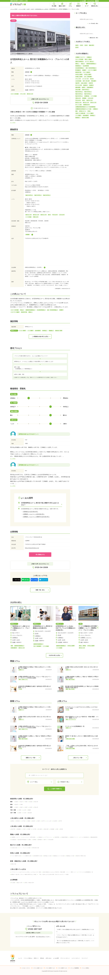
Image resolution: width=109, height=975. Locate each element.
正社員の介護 (14, 847)
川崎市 (38, 821)
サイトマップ (84, 958)
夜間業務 (84, 98)
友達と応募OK (84, 83)
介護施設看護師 (64, 837)
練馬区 (12, 821)
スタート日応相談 (15, 93)
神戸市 (60, 821)
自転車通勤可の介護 (37, 855)
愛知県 (16, 804)
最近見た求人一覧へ (94, 37)
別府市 (76, 45)
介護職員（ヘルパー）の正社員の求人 (33, 514)
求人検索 (13, 882)
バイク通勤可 (30, 330)
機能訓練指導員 (94, 837)
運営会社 (42, 958)
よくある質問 (83, 1)
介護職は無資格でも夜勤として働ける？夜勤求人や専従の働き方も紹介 (81, 677)
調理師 (34, 839)
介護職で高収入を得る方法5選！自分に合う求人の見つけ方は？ (81, 667)
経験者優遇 (77, 87)
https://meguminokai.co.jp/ (32, 548)
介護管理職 (56, 837)
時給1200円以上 (29, 195)
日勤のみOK (35, 217)
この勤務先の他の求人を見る (40, 336)
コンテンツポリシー (75, 958)
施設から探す (20, 882)
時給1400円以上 (79, 91)
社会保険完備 (86, 65)
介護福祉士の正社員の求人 (30, 511)
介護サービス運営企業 (80, 113)
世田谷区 (18, 821)
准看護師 (27, 72)
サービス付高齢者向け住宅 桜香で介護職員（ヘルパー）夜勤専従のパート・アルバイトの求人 (88, 628)
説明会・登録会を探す (29, 882)
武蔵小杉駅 (46, 829)
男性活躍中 (93, 81)
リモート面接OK (86, 72)
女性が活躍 (77, 89)
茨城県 (16, 801)
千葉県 (26, 801)
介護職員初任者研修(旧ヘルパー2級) (83, 109)
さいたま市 (49, 821)
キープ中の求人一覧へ (93, 23)
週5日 (49, 214)
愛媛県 (29, 810)
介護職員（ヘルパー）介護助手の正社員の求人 (36, 516)
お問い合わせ (48, 958)
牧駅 (81, 642)
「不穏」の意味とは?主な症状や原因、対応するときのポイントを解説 (81, 746)
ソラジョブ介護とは (28, 958)
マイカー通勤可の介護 (16, 855)
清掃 (45, 839)
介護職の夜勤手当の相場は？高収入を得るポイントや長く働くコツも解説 (34, 667)
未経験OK (91, 85)
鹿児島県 (30, 812)
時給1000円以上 (46, 195)
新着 (76, 111)
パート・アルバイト (17, 635)
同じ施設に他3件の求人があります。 (41, 108)
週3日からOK (36, 214)
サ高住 (88, 111)
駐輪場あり (51, 330)
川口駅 (24, 829)
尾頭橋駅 (52, 829)
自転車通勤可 (38, 330)
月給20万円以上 (85, 89)
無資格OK (85, 85)
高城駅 (26, 90)
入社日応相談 (78, 81)
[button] (40, 109)
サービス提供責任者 (84, 837)
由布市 (76, 47)
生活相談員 (13, 839)
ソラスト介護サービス (38, 968)
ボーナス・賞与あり (89, 61)
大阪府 (21, 807)
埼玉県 (21, 801)
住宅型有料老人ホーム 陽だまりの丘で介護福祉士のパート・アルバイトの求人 (20, 628)
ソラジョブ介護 (21, 9)
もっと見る (12, 122)
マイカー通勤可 (22, 330)
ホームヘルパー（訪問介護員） (29, 837)
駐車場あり (44, 330)
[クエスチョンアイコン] (31, 72)
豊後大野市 (91, 45)
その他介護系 (50, 839)
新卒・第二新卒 (86, 81)
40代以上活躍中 (79, 74)
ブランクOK (22, 93)
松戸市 (43, 821)
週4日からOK (43, 214)
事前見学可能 (24, 312)
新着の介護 (13, 864)
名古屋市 (55, 821)
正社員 (36, 633)
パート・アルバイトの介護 (24, 847)
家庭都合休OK (86, 104)
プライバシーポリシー (65, 958)
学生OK (91, 78)
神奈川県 (36, 801)
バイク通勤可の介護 (27, 855)
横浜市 (33, 821)
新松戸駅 (13, 829)
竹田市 (86, 45)
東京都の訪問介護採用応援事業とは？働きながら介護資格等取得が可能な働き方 (81, 686)
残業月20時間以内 (79, 61)
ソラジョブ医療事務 (74, 968)
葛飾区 (28, 821)
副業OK (83, 87)
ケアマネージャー (48, 837)
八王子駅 (34, 829)
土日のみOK (61, 214)
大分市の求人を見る (54, 655)
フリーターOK (85, 78)
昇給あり (22, 310)
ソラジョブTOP (13, 9)
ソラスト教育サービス (62, 968)
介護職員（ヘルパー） (80, 57)
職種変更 (97, 1)
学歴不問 (91, 83)
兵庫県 (26, 807)
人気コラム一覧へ (78, 757)
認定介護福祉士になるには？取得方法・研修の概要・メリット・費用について (81, 717)
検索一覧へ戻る (40, 590)
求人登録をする (40, 554)
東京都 (30, 801)
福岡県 (19, 812)
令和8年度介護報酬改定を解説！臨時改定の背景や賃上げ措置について (34, 686)
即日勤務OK (78, 70)
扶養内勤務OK (90, 87)
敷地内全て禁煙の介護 (81, 855)
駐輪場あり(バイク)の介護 (58, 855)
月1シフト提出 (78, 104)
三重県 (21, 804)
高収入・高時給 (88, 59)
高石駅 (61, 829)
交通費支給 (86, 96)
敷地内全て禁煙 (58, 330)
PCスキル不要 (78, 85)
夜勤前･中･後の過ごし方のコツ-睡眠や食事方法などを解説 (81, 736)
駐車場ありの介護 (47, 855)
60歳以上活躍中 (79, 76)
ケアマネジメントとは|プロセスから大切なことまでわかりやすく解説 (81, 707)
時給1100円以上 (37, 195)
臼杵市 (81, 45)
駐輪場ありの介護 (70, 855)
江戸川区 (24, 821)
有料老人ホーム (14, 330)
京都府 (16, 807)
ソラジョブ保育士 (85, 968)
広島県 (19, 810)
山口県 (24, 810)
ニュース (20, 958)
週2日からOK (30, 93)
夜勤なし (30, 312)
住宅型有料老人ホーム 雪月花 (41, 9)
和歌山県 (36, 807)
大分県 (28, 9)
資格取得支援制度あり (30, 310)
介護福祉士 (89, 57)
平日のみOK (55, 214)
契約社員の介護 (35, 847)
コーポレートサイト (26, 968)
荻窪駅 (28, 829)
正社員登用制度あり (41, 310)
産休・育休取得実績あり (52, 310)
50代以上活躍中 (87, 74)
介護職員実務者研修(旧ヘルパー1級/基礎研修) (85, 106)
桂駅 (57, 829)
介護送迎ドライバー (74, 837)
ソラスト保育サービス (50, 968)
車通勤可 (61, 310)
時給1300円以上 (88, 91)
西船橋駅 (19, 829)
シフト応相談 (28, 217)
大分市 (32, 9)
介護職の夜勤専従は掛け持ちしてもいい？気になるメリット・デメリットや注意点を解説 (34, 677)
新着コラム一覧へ (31, 757)
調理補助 (40, 839)
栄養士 (29, 839)
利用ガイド (36, 958)
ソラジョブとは (90, 1)
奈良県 (30, 807)
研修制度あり (78, 65)
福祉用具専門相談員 (22, 839)
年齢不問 (77, 83)
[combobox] (55, 775)
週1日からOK (93, 102)
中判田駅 (60, 642)
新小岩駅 (40, 829)
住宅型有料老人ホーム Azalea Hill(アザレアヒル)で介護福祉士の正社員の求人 (65, 628)
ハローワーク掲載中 (15, 312)
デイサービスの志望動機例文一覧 (74, 726)
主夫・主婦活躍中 (88, 76)
